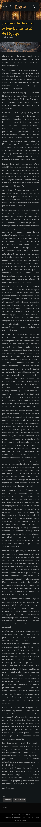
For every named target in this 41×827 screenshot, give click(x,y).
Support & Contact (31, 818)
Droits (13, 814)
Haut (5, 807)
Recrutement (20, 821)
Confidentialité (24, 814)
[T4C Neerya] (20, 7)
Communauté (19, 800)
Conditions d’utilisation (11, 818)
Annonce (7, 800)
